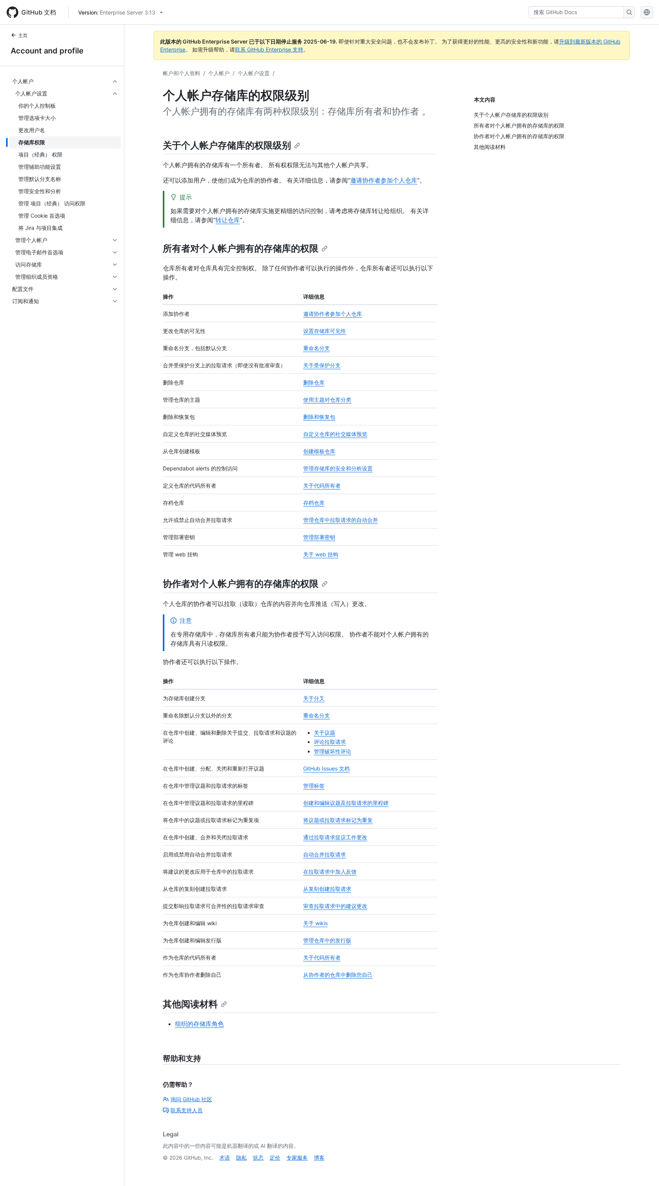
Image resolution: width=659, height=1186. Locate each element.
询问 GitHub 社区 (191, 1099)
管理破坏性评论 (332, 751)
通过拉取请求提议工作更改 (335, 837)
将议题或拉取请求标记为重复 (338, 820)
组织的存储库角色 (199, 1024)
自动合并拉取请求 (324, 854)
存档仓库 (314, 502)
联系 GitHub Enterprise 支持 (269, 49)
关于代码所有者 (322, 485)
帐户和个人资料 (181, 73)
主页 (22, 35)
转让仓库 (227, 220)
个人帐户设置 (254, 73)
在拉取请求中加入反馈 (330, 871)
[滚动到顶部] (642, 1169)
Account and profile (47, 50)
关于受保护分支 (322, 365)
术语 (224, 1157)
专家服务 (297, 1157)
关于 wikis (315, 923)
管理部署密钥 (319, 537)
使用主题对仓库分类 (327, 399)
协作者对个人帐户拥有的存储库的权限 (240, 583)
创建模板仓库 (319, 451)
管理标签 (314, 785)
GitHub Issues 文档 (326, 768)
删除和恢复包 (319, 417)
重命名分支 (316, 348)
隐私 (241, 1157)
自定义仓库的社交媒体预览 (335, 434)
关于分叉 (314, 698)
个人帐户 (219, 73)
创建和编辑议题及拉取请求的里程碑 (346, 803)
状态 (258, 1157)
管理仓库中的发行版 (327, 940)
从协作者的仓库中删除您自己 (338, 974)
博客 (319, 1157)
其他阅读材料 (190, 1004)
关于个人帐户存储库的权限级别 (227, 145)
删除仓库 (314, 382)
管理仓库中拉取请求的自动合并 (340, 520)
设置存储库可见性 (324, 331)
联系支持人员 (186, 1110)
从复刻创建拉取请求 (327, 888)
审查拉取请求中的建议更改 (335, 906)
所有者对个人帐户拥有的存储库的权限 (240, 248)
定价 (275, 1157)
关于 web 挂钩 (320, 554)
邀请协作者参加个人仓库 (383, 180)
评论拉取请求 (330, 741)
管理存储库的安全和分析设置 (338, 468)
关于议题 (324, 732)
